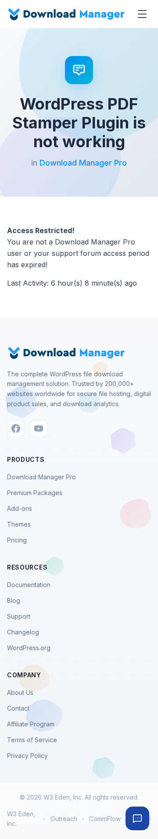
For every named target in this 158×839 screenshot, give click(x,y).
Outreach (63, 818)
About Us (20, 692)
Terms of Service (32, 739)
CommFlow (105, 818)
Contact (18, 708)
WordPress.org (28, 647)
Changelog (23, 632)
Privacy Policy (27, 755)
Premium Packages (34, 492)
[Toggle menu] (142, 14)
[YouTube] (38, 428)
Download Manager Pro (83, 162)
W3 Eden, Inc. (21, 818)
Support (18, 616)
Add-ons (19, 508)
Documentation (28, 584)
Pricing (17, 540)
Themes (19, 524)
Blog (13, 600)
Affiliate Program (30, 724)
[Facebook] (16, 428)
